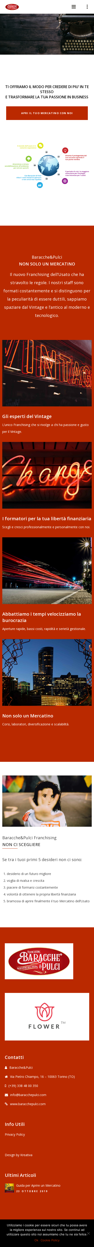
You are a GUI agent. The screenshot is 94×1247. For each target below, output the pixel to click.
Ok (36, 1240)
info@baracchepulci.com (28, 1095)
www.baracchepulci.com (28, 1104)
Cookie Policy (50, 1240)
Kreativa (26, 1155)
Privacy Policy (15, 1134)
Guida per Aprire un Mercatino (38, 1185)
